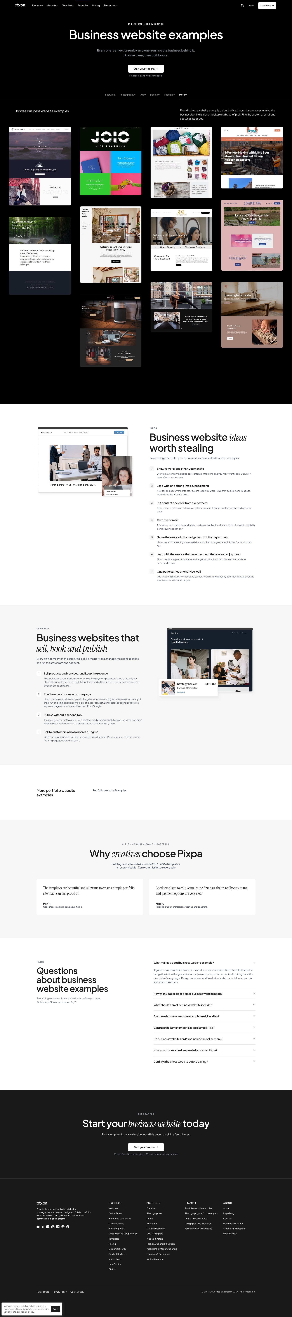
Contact (227, 1218)
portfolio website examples (110, 790)
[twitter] (43, 1226)
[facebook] (47, 1226)
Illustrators (152, 1223)
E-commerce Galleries (120, 1218)
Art (142, 94)
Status (112, 1269)
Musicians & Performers (158, 1254)
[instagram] (52, 1226)
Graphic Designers (156, 1228)
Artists (150, 1218)
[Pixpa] (20, 5)
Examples (83, 5)
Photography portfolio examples (201, 1213)
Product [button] (36, 5)
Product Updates (117, 1254)
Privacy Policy (60, 1291)
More (182, 94)
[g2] (67, 1226)
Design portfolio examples (198, 1223)
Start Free (265, 5)
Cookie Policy (77, 1291)
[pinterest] (62, 1226)
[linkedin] (57, 1226)
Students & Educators (234, 1228)
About (226, 1208)
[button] (52, 5)
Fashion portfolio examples (198, 1228)
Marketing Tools (117, 1228)
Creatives (151, 1208)
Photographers (154, 1213)
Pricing (96, 5)
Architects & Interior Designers (162, 1249)
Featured (110, 94)
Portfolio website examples (198, 1208)
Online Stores (115, 1213)
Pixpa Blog (228, 1213)
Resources (110, 5)
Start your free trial (144, 68)
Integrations (115, 1259)
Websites (113, 1208)
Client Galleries (116, 1223)
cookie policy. (28, 1311)
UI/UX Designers (155, 1233)
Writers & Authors (155, 1259)
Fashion (168, 94)
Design (154, 94)
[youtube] (38, 1226)
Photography (127, 94)
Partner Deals (230, 1233)
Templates (68, 5)
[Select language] (242, 5)
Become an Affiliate (233, 1223)
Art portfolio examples (196, 1218)
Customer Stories (117, 1249)
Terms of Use (42, 1291)
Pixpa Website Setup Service (123, 1233)
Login (251, 5)
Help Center (115, 1264)
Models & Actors (155, 1238)
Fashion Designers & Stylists (161, 1243)
